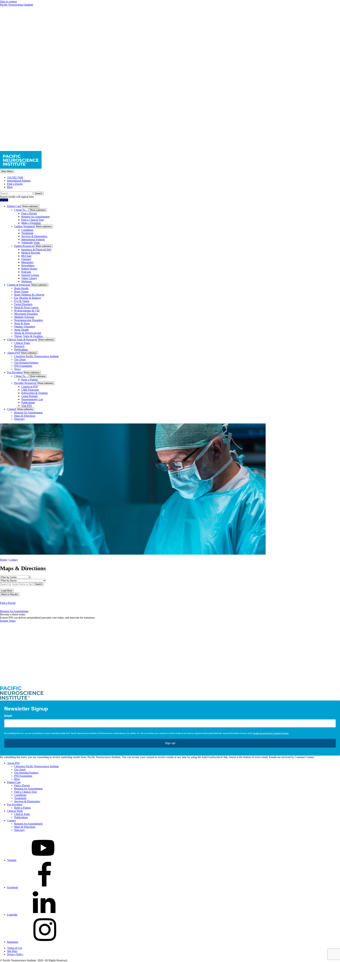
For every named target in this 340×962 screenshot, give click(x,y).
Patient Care (14, 206)
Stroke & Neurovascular (27, 332)
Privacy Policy (15, 954)
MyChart (26, 255)
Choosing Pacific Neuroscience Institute (36, 356)
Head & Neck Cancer (26, 307)
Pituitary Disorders (24, 326)
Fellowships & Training (34, 392)
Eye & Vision (21, 301)
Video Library (29, 278)
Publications (21, 349)
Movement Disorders (26, 313)
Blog (10, 187)
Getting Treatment (24, 226)
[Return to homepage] (170, 685)
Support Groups (30, 275)
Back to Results (9, 594)
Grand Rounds (29, 396)
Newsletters (27, 265)
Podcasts (26, 271)
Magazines (27, 262)
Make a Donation (31, 222)
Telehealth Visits (30, 242)
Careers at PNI (29, 386)
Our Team (20, 359)
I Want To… (21, 209)
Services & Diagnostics (34, 236)
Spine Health (21, 329)
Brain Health (21, 288)
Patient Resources (24, 245)
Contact (11, 409)
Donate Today (8, 620)
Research (19, 346)
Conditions (27, 229)
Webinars (26, 281)
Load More (6, 590)
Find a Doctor (15, 183)
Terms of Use (14, 947)
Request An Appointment (35, 216)
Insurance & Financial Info (36, 249)
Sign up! (170, 743)
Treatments (27, 233)
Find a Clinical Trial (32, 219)
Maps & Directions (24, 415)
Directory (19, 418)
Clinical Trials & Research (21, 339)
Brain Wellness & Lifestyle (29, 294)
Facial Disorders (23, 304)
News (17, 369)
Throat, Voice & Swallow (28, 336)
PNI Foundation (23, 365)
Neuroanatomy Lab (32, 399)
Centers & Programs (18, 284)
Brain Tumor (21, 291)
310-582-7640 (15, 177)
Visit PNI (26, 405)
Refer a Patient (29, 379)
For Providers (14, 372)
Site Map (12, 951)
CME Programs (30, 389)
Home (3, 559)
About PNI (13, 352)
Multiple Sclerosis (24, 316)
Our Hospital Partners (26, 362)
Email (8, 715)
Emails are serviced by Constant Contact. (271, 733)
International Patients (18, 180)
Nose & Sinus (22, 323)
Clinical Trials (22, 343)
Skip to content (8, 1)
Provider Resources (25, 383)
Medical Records (30, 252)
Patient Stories (29, 268)
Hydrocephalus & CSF (27, 310)
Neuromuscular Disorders (28, 320)
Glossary (26, 259)
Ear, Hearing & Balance (27, 297)
